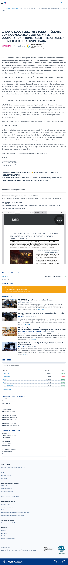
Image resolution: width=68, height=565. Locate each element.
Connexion (64, 3)
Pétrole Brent (6, 376)
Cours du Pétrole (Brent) (8, 411)
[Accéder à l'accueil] (2, 8)
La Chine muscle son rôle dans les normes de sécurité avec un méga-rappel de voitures (41, 314)
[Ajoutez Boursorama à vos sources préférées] (35, 46)
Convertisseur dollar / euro (9, 417)
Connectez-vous (24, 289)
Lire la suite (41, 309)
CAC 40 (5, 379)
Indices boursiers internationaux (11, 407)
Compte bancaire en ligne (9, 435)
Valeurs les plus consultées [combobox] (11, 365)
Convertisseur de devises (9, 415)
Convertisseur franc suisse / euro (11, 425)
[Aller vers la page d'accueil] (5, 2)
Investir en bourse (7, 451)
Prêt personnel (6, 445)
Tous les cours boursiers (8, 401)
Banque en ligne (6, 433)
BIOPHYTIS (6, 373)
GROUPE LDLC (5, 276)
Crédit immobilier (6, 443)
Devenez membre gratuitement (26, 291)
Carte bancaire (6, 437)
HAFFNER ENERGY (8, 385)
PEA (3, 454)
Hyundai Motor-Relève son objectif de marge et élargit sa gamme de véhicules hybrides (40, 344)
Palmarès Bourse (6, 409)
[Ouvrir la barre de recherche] (56, 3)
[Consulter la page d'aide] (59, 3)
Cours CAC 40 (6, 403)
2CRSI (5, 382)
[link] (13, 467)
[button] (2, 2)
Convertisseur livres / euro (9, 423)
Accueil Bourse (6, 399)
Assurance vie (6, 441)
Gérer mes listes (7, 389)
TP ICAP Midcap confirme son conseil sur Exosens (35, 300)
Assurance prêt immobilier (9, 449)
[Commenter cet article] (3, 52)
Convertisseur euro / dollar (9, 419)
